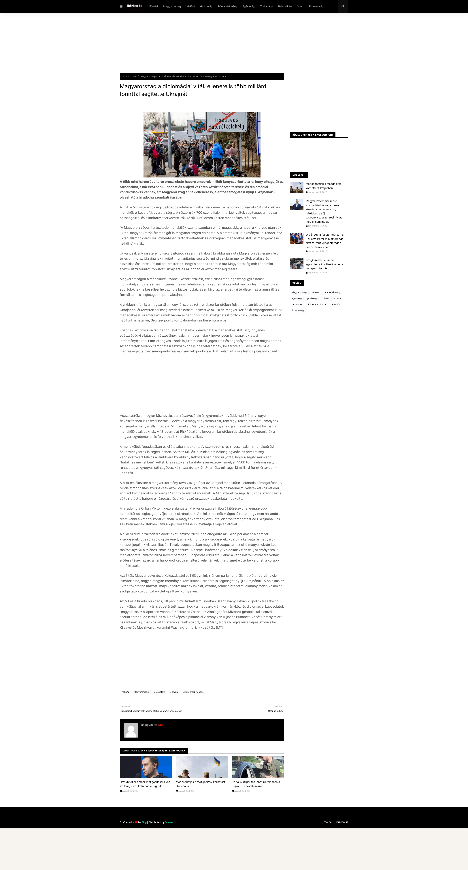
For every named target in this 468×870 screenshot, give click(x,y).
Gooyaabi (170, 822)
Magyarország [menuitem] (172, 6)
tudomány (297, 304)
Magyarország (141, 692)
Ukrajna (174, 692)
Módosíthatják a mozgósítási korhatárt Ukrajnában (200, 784)
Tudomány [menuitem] (266, 6)
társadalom (159, 692)
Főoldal (126, 76)
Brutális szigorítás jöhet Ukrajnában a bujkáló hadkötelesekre (256, 784)
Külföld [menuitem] (190, 6)
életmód (336, 304)
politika (337, 298)
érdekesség (298, 310)
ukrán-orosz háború (193, 692)
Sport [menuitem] (300, 6)
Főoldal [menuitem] (153, 6)
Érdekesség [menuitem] (316, 6)
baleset (315, 292)
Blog (144, 822)
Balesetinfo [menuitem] (285, 6)
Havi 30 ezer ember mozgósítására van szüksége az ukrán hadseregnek (145, 784)
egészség (297, 298)
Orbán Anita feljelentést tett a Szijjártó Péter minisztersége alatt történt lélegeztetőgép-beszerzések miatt (325, 241)
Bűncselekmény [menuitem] (227, 6)
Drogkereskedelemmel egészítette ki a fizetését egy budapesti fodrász (324, 264)
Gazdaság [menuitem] (206, 6)
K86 (160, 725)
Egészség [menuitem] (249, 6)
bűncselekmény (332, 292)
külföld (325, 298)
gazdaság (312, 298)
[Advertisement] (229, 46)
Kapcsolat (342, 822)
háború (135, 76)
